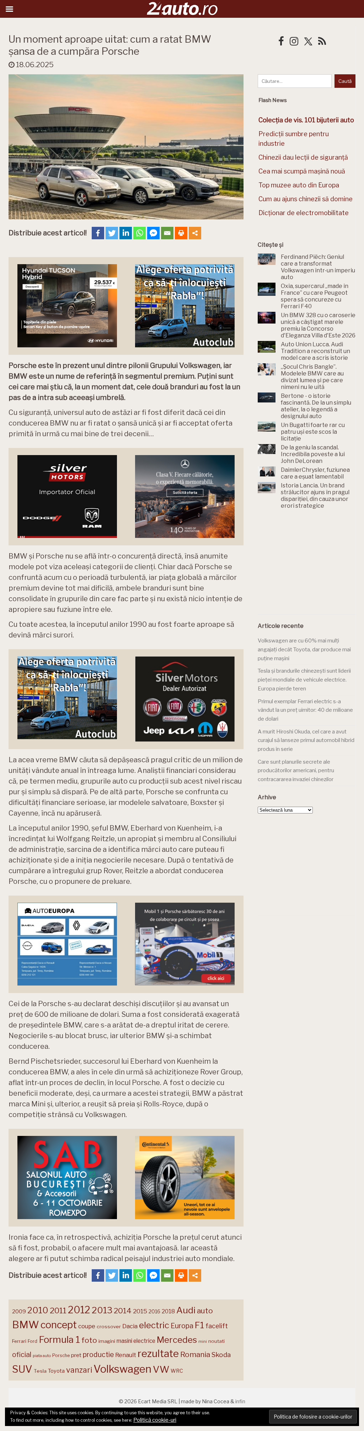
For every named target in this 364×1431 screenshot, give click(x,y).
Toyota (56, 1371)
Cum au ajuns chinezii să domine (305, 199)
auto (205, 1310)
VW (161, 1369)
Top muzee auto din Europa (298, 185)
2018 (168, 1311)
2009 (19, 1311)
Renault (125, 1354)
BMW (25, 1325)
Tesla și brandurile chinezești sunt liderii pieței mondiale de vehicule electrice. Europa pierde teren (304, 680)
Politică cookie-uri (154, 1420)
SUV (22, 1369)
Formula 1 (59, 1339)
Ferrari (19, 1341)
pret (76, 1355)
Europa (182, 1325)
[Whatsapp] (139, 233)
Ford (32, 1341)
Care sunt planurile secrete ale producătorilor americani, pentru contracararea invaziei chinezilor (296, 771)
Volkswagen (122, 1369)
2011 (58, 1310)
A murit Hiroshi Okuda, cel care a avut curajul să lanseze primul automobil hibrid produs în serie (306, 740)
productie (98, 1354)
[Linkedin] (125, 233)
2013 (102, 1310)
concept (59, 1325)
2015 (140, 1311)
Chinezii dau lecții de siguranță (303, 157)
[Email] (167, 233)
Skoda (221, 1355)
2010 (37, 1310)
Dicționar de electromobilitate (303, 213)
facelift (216, 1326)
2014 (123, 1310)
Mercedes (177, 1339)
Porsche (61, 1355)
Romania (195, 1354)
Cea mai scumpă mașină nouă (301, 171)
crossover (109, 1326)
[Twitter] (112, 233)
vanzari (79, 1369)
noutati (216, 1341)
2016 (154, 1311)
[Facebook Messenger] (153, 233)
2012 (79, 1310)
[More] (195, 233)
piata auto (42, 1355)
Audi (186, 1310)
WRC (177, 1371)
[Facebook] (98, 233)
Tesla (40, 1371)
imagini (106, 1341)
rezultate (158, 1353)
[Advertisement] (311, 566)
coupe (86, 1326)
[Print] (181, 233)
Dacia (130, 1326)
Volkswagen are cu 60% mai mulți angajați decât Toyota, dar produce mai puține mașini (304, 649)
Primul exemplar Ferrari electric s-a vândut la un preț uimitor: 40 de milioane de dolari (305, 710)
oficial (21, 1354)
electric (154, 1325)
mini (202, 1341)
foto (89, 1340)
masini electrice (136, 1340)
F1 (199, 1325)
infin (240, 1401)
